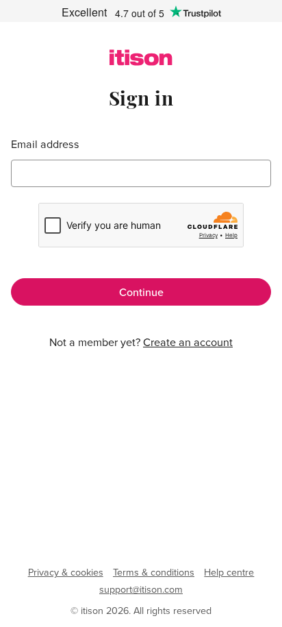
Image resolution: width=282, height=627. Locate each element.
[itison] (141, 61)
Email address (45, 144)
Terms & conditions (153, 572)
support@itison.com (141, 589)
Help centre (229, 572)
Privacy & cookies (65, 572)
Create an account (188, 341)
